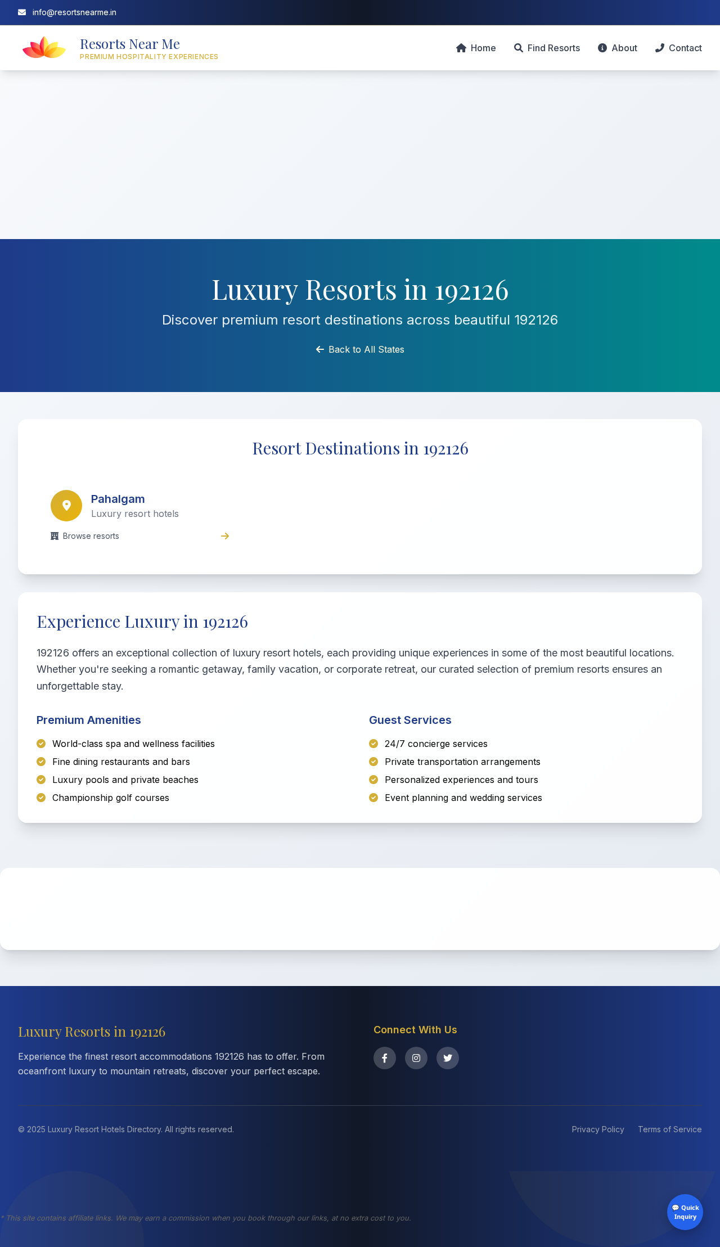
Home (483, 47)
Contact (685, 47)
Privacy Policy (598, 1129)
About (624, 47)
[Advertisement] (360, 154)
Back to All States (366, 349)
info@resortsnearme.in (73, 12)
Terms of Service (670, 1129)
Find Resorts (554, 47)
